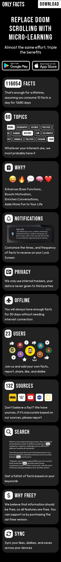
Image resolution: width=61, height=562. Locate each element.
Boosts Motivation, (18, 194)
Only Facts (13, 4)
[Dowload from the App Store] (45, 65)
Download (49, 4)
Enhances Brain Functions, (23, 189)
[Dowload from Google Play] (16, 65)
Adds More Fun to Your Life (24, 204)
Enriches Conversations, (24, 201)
